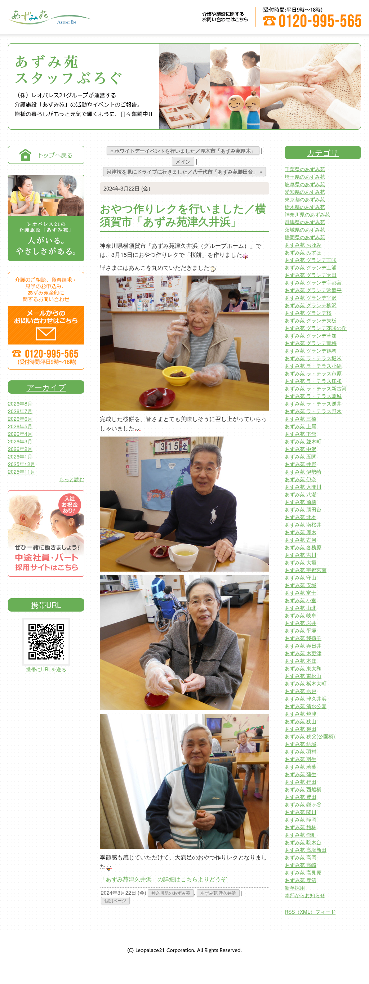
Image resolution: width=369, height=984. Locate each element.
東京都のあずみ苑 (305, 199)
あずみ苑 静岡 (300, 819)
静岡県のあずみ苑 (305, 237)
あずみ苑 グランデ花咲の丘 (316, 327)
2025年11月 (21, 471)
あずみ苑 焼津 (300, 713)
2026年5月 (20, 426)
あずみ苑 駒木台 (303, 842)
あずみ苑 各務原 (303, 547)
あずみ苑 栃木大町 (305, 683)
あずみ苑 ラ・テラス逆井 (313, 403)
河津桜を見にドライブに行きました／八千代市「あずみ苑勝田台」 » (184, 171)
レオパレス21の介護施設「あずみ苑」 (46, 218)
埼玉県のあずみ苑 (305, 176)
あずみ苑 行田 (300, 781)
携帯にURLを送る (46, 669)
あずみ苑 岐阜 (300, 615)
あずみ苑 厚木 (300, 532)
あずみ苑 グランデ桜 (308, 312)
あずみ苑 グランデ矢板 (311, 320)
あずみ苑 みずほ (303, 252)
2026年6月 (20, 418)
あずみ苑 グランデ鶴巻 (311, 350)
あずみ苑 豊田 (300, 796)
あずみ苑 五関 (300, 456)
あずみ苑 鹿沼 (300, 880)
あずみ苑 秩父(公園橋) (310, 736)
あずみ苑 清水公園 (305, 706)
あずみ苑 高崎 (300, 864)
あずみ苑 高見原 (303, 872)
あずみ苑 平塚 (300, 630)
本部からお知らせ (305, 895)
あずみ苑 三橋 (300, 418)
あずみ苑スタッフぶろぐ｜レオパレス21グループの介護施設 (49, 21)
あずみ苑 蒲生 (300, 774)
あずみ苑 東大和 (303, 668)
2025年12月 (21, 464)
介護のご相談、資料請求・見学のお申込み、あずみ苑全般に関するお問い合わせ (46, 321)
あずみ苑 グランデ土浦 (311, 267)
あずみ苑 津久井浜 (218, 893)
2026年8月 (20, 403)
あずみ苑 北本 (300, 516)
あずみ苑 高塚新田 (305, 849)
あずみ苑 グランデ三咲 (311, 259)
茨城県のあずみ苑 (305, 229)
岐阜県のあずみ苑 (305, 184)
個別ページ (115, 900)
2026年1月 (20, 456)
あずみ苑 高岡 (300, 857)
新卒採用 (295, 887)
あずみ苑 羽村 (300, 751)
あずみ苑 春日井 (303, 645)
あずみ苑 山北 (300, 607)
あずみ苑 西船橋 (303, 789)
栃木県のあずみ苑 (305, 206)
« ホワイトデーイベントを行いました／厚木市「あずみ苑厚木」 (183, 150)
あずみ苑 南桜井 (303, 524)
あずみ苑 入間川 (303, 486)
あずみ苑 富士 (300, 592)
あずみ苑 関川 (300, 811)
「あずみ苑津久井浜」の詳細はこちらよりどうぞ (163, 879)
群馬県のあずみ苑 (305, 221)
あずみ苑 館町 (300, 834)
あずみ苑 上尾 (300, 426)
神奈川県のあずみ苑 (170, 893)
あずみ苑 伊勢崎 (303, 471)
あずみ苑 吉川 (300, 554)
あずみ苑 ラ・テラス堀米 (313, 358)
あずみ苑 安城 (300, 585)
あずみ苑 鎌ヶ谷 (303, 804)
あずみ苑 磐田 (300, 728)
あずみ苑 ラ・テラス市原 (313, 373)
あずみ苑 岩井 (300, 622)
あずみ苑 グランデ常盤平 (313, 290)
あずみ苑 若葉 (300, 766)
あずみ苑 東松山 (303, 675)
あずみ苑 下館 (300, 433)
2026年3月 (20, 441)
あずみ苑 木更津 (303, 653)
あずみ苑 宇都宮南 (305, 569)
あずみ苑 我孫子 (303, 637)
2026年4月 (20, 433)
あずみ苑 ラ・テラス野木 (313, 411)
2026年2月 (20, 448)
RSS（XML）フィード (310, 911)
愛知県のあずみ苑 (305, 191)
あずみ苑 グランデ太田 (311, 274)
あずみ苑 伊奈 (300, 479)
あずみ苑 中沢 (300, 448)
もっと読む (71, 479)
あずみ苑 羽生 (300, 758)
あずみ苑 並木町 (303, 441)
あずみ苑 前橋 (300, 501)
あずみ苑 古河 (300, 539)
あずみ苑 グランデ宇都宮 (313, 282)
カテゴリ (323, 152)
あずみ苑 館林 (300, 827)
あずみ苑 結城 (300, 743)
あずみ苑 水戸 (300, 690)
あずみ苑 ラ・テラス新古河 (316, 388)
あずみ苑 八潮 (300, 494)
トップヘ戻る (46, 155)
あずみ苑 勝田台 (303, 509)
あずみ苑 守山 (300, 577)
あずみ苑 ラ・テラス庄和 (313, 380)
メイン (183, 161)
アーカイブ (46, 386)
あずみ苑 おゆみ (303, 244)
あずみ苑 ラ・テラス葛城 (313, 395)
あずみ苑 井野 (300, 464)
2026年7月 (20, 411)
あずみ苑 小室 (300, 600)
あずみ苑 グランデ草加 (311, 335)
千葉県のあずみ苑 (305, 169)
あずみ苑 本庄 (300, 660)
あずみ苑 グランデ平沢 (311, 297)
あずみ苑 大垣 (300, 562)
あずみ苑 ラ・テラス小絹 (313, 365)
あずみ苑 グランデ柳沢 (311, 305)
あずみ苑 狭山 (300, 721)
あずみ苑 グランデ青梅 (311, 342)
